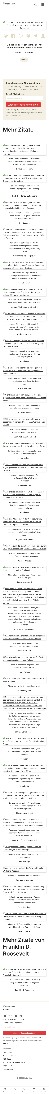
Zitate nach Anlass (10, 1055)
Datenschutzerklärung (13, 115)
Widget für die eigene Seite (14, 1062)
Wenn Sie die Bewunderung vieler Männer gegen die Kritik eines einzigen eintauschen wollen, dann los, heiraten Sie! (24, 161)
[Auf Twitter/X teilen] (36, 37)
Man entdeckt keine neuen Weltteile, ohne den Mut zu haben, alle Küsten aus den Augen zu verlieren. (24, 505)
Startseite (7, 1049)
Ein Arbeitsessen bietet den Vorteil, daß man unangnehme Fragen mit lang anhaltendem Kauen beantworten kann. (24, 778)
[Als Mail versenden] (6, 37)
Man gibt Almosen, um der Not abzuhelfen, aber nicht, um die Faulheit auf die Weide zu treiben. (24, 532)
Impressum (7, 1066)
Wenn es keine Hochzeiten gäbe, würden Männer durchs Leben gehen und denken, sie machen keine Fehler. (24, 215)
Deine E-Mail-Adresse (15, 94)
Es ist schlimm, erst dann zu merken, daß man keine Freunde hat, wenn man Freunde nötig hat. (24, 751)
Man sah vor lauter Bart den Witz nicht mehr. (24, 876)
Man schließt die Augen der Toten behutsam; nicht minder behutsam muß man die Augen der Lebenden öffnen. (24, 275)
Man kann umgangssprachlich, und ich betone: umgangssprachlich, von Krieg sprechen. (24, 188)
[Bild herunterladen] (43, 37)
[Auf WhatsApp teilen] (21, 37)
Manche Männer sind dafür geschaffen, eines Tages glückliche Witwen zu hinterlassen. (24, 478)
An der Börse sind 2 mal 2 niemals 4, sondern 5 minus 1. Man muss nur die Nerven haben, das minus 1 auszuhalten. (24, 327)
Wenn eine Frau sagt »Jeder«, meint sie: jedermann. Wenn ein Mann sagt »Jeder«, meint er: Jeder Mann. (24, 833)
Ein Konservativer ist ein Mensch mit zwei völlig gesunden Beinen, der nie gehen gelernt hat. (24, 982)
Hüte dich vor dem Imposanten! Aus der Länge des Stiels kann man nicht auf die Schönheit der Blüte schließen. (24, 900)
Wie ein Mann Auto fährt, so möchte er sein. (24, 686)
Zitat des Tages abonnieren (23, 104)
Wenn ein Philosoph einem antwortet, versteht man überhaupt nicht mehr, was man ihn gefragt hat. (24, 354)
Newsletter (7, 1052)
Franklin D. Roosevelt (24, 52)
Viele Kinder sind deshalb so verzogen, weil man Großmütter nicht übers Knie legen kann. (24, 381)
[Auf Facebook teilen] (13, 37)
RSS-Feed (7, 1059)
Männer (24, 60)
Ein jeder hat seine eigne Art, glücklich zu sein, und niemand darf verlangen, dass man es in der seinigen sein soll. (24, 806)
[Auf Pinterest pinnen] (28, 37)
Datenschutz (8, 1069)
